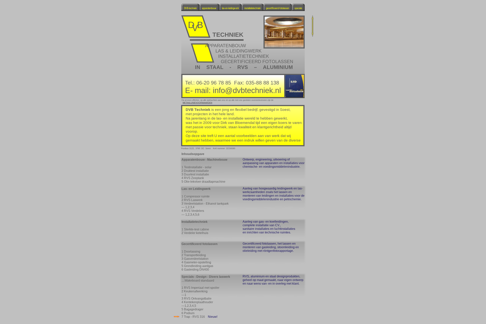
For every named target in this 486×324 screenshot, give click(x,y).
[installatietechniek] (252, 10)
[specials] (298, 10)
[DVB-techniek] (190, 10)
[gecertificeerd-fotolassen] (277, 10)
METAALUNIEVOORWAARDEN (197, 103)
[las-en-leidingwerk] (230, 10)
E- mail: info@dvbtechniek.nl (233, 90)
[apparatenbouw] (209, 10)
